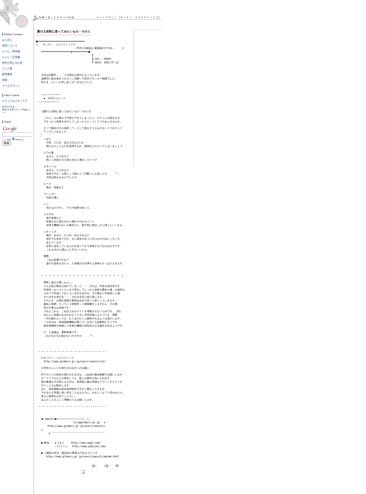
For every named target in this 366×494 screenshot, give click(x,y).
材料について (9, 45)
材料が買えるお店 (12, 62)
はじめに (7, 39)
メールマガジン (11, 85)
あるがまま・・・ (12, 106)
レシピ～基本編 (11, 51)
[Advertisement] (85, 485)
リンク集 (7, 68)
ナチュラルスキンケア (15, 100)
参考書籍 (7, 74)
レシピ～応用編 (11, 56)
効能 (4, 79)
